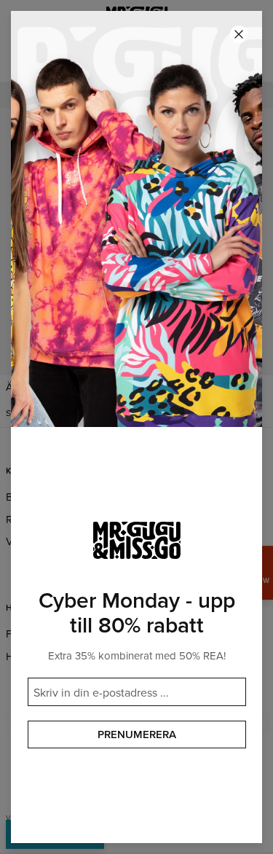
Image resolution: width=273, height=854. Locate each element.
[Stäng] (239, 34)
